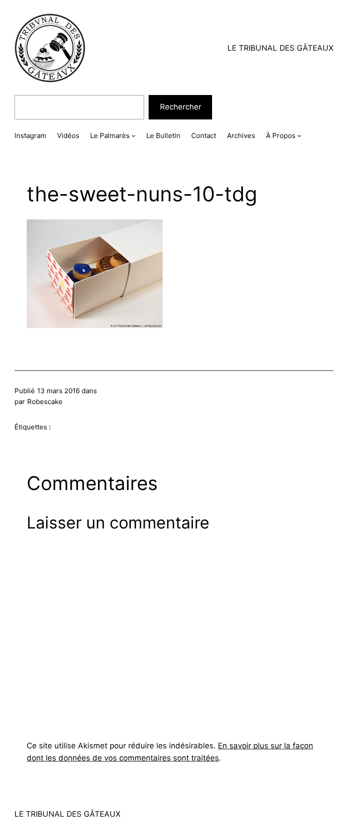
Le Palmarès (110, 135)
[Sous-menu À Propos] (299, 135)
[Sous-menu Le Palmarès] (133, 135)
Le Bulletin (163, 135)
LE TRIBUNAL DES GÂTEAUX (280, 47)
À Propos (280, 135)
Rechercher (180, 106)
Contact (203, 135)
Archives (241, 135)
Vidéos (68, 135)
